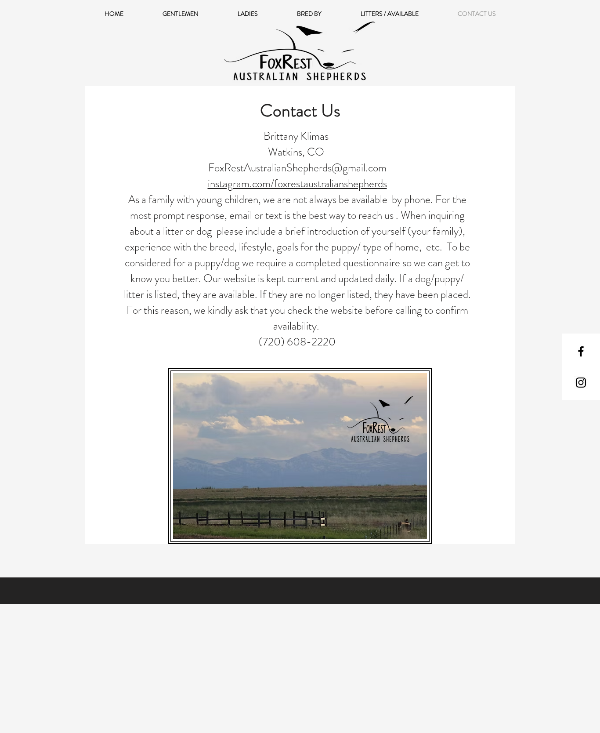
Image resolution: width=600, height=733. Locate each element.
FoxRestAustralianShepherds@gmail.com (297, 168)
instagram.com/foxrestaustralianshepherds (297, 184)
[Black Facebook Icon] (581, 351)
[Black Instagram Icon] (581, 382)
